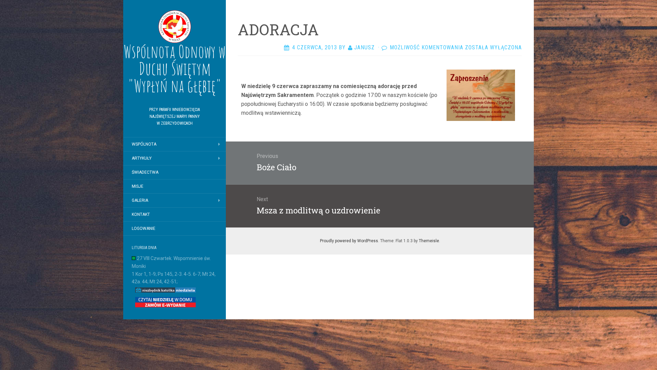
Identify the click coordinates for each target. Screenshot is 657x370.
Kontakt (141, 214)
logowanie (143, 228)
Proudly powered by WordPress (349, 240)
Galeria (140, 200)
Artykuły (142, 158)
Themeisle (429, 240)
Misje (137, 186)
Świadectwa (145, 172)
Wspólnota (144, 144)
